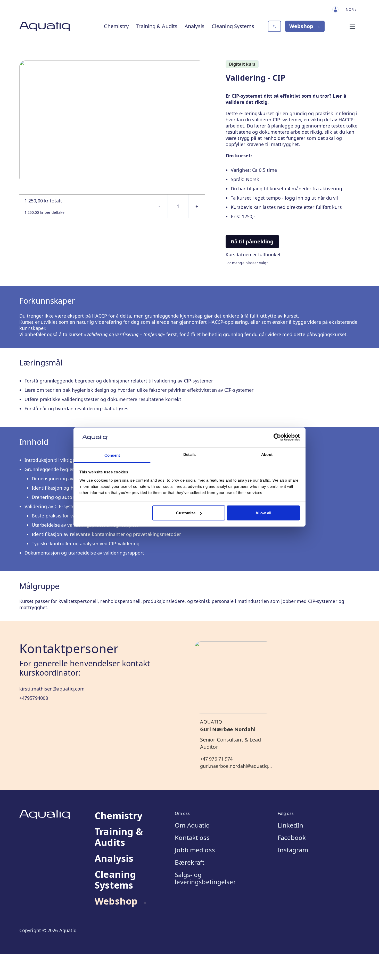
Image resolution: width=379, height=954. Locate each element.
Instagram (293, 850)
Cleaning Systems (233, 26)
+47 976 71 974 (216, 759)
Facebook (292, 837)
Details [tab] (189, 454)
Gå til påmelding (252, 241)
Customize (186, 513)
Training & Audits (156, 26)
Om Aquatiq (192, 825)
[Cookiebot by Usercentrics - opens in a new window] (277, 437)
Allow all (263, 513)
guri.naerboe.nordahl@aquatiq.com (236, 766)
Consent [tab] (112, 455)
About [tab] (267, 454)
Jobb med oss (195, 850)
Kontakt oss (192, 837)
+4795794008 (33, 698)
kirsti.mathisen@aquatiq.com (52, 689)
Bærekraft (189, 862)
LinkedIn (290, 825)
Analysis (194, 26)
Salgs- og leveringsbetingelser (205, 878)
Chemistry (116, 26)
